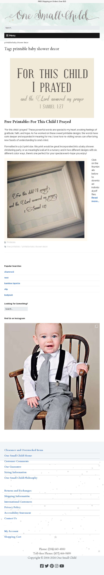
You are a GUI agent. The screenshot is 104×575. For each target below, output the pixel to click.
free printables (13, 247)
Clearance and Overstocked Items (23, 450)
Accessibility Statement (17, 513)
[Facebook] (42, 566)
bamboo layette (12, 283)
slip (6, 289)
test (6, 277)
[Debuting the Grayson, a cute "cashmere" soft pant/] (52, 386)
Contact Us (10, 518)
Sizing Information (15, 472)
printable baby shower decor (35, 247)
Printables (11, 242)
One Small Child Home (18, 455)
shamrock (9, 272)
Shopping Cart (12, 536)
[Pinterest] (52, 566)
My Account (11, 531)
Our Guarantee (12, 466)
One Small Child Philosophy (20, 478)
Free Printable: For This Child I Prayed (37, 121)
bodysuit (8, 295)
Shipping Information (17, 496)
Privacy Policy (12, 507)
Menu (12, 35)
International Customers (18, 501)
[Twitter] (47, 566)
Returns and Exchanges (17, 490)
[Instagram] (56, 566)
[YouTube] (61, 566)
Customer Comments (16, 461)
